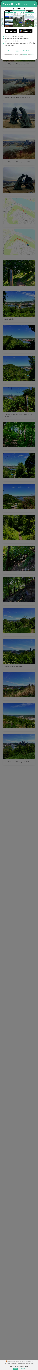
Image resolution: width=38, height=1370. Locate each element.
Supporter (25, 54)
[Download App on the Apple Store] (11, 31)
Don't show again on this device (19, 51)
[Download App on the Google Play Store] (26, 30)
